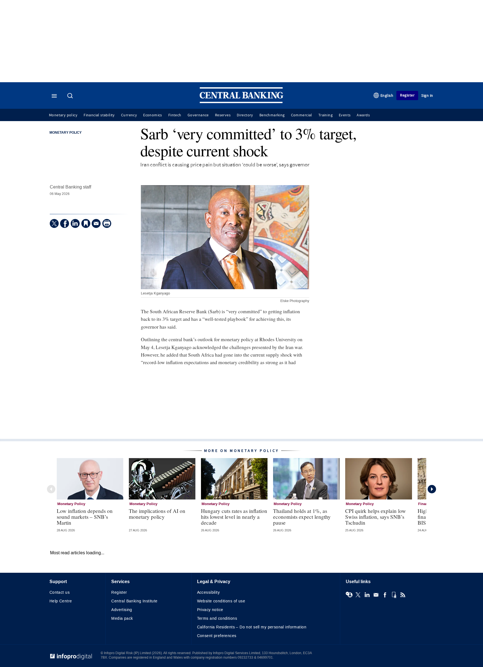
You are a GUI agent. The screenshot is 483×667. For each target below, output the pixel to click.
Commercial (301, 115)
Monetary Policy (65, 133)
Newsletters (376, 594)
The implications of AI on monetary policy (157, 514)
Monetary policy (63, 115)
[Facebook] (64, 223)
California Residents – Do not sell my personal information (251, 627)
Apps (393, 594)
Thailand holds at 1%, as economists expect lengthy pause (302, 516)
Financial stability (99, 115)
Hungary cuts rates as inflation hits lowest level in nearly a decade (234, 516)
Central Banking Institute (134, 601)
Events (345, 115)
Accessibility (208, 592)
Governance (198, 115)
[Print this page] (106, 223)
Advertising (121, 609)
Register (407, 95)
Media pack (122, 618)
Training (325, 115)
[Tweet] (54, 223)
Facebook (385, 594)
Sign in (427, 95)
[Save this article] (85, 223)
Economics (152, 115)
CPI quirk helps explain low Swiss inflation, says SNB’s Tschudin (375, 516)
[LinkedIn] (75, 223)
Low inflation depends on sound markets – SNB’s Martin (85, 516)
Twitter (358, 594)
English (387, 95)
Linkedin (367, 594)
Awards (363, 115)
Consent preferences (216, 635)
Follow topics (349, 594)
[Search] (70, 96)
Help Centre (60, 601)
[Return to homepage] (241, 102)
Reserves (223, 115)
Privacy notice (210, 609)
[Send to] (96, 223)
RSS (402, 594)
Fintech (174, 115)
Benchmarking (272, 115)
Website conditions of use (221, 601)
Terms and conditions (217, 618)
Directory (245, 115)
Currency (129, 115)
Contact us (59, 592)
